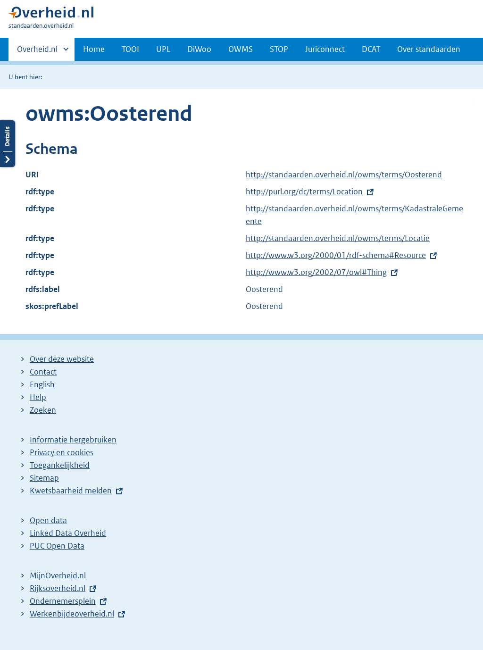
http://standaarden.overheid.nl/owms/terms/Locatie (338, 238)
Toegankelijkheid (60, 465)
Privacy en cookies (61, 452)
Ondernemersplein (63, 601)
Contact (43, 372)
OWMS (240, 49)
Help (38, 397)
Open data (48, 520)
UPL (163, 49)
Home (94, 49)
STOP (279, 49)
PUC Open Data (57, 546)
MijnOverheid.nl (58, 575)
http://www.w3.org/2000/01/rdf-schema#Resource (336, 255)
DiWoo (199, 49)
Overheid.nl (37, 52)
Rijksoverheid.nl (57, 588)
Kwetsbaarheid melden (71, 490)
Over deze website (62, 359)
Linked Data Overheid (68, 533)
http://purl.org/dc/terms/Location (304, 191)
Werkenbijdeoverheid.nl (72, 613)
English (42, 384)
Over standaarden (428, 49)
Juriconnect (325, 49)
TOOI (130, 49)
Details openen (7, 143)
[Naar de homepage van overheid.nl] (50, 15)
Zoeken (43, 410)
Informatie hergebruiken (73, 439)
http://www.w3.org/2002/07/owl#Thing (316, 272)
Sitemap (44, 478)
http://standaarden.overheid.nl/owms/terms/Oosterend (344, 174)
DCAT (371, 49)
